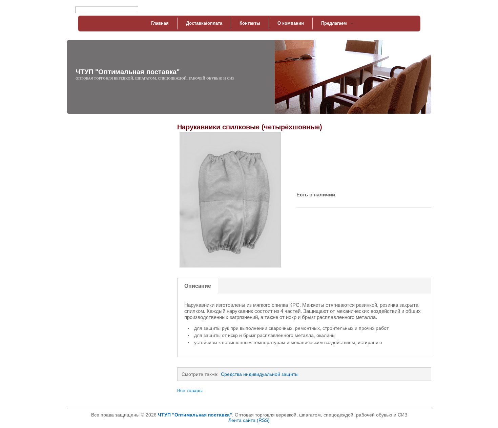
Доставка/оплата (204, 23)
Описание (197, 286)
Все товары (190, 390)
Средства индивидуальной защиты (259, 374)
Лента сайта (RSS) (249, 420)
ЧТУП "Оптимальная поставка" (128, 72)
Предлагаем (334, 23)
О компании (290, 23)
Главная (160, 23)
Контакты (250, 23)
